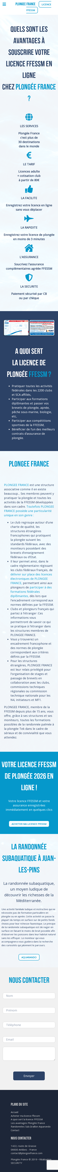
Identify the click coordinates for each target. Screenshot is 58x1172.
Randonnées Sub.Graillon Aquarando (31, 1126)
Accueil (14, 1112)
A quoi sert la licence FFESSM (27, 1119)
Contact (15, 1130)
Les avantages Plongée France (28, 1123)
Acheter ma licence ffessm (29, 823)
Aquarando (29, 957)
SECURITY (16, 1162)
